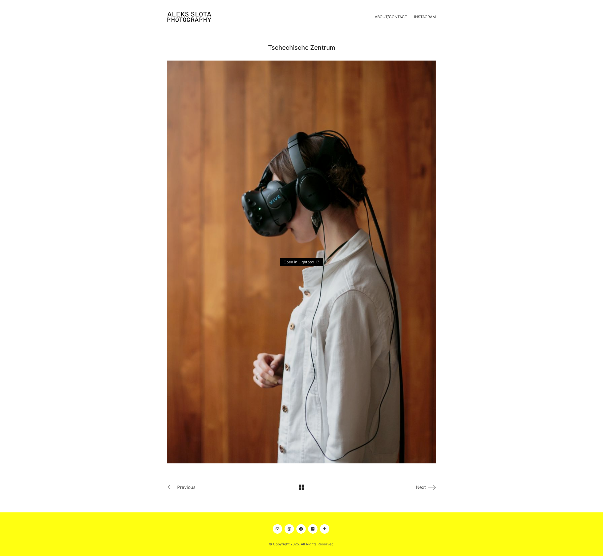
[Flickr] (313, 529)
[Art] (324, 529)
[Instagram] (289, 529)
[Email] (277, 529)
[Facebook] (301, 529)
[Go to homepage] (189, 17)
